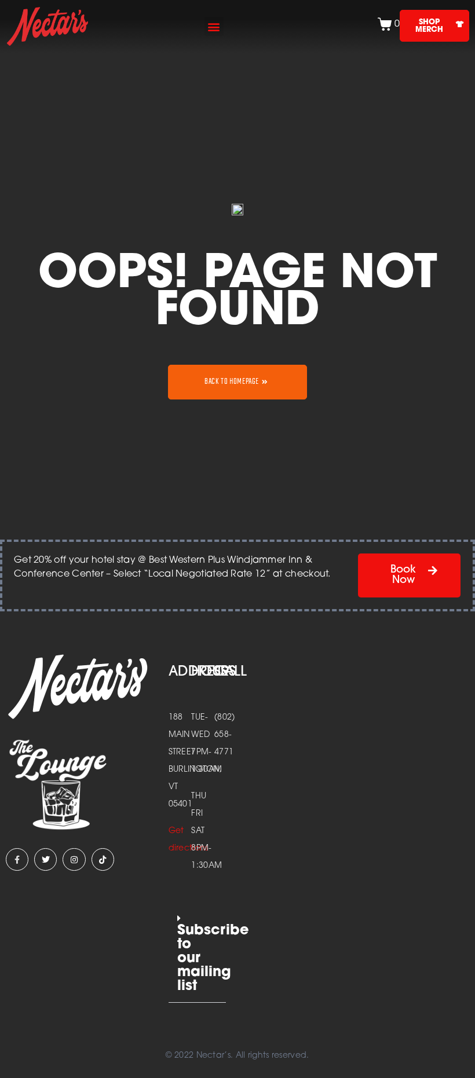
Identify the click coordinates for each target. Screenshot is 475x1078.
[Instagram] (74, 859)
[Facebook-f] (17, 859)
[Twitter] (45, 859)
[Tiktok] (103, 859)
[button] (214, 26)
